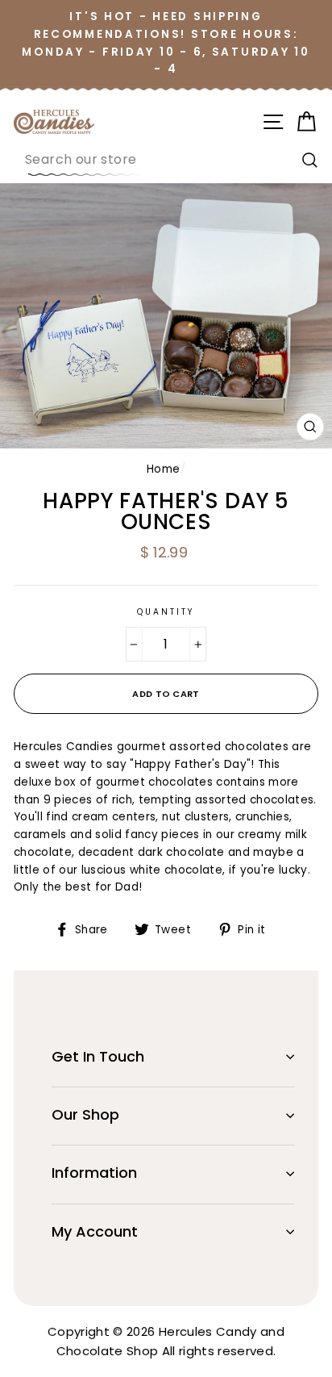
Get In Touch (98, 1056)
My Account (95, 1231)
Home (163, 469)
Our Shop (85, 1114)
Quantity (166, 612)
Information (94, 1172)
